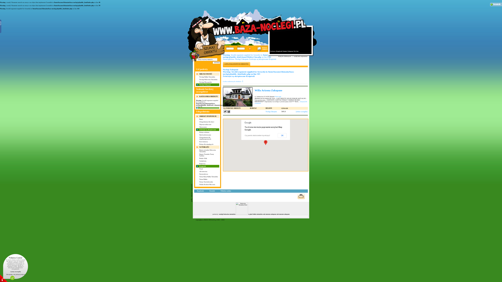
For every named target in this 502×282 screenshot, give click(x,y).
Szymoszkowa (203, 174)
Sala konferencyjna (205, 135)
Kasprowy (202, 163)
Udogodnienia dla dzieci (206, 122)
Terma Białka (203, 179)
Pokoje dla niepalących (206, 144)
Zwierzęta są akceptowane (207, 129)
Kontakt (212, 191)
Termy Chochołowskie (206, 182)
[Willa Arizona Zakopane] (237, 97)
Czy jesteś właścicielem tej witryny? (257, 135)
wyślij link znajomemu (300, 56)
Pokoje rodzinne (204, 132)
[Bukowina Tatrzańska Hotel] (242, 214)
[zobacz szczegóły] (301, 112)
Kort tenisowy (203, 141)
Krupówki (202, 166)
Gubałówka (202, 161)
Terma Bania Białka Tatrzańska (208, 176)
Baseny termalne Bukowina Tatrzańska (207, 150)
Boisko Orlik (203, 158)
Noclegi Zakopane (205, 85)
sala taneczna (203, 171)
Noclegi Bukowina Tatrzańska (208, 79)
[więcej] (302, 101)
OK (282, 135)
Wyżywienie (203, 127)
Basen (201, 119)
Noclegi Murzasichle (205, 82)
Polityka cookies (226, 191)
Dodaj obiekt (265, 48)
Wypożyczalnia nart (205, 124)
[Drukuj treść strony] (301, 196)
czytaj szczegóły (15, 271)
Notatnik (496, 4)
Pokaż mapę (278, 96)
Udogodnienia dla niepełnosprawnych (205, 138)
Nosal (201, 169)
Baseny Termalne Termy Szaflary (206, 155)
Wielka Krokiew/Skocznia (207, 184)
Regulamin (200, 191)
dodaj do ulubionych (284, 56)
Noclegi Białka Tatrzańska (207, 77)
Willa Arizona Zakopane (268, 90)
